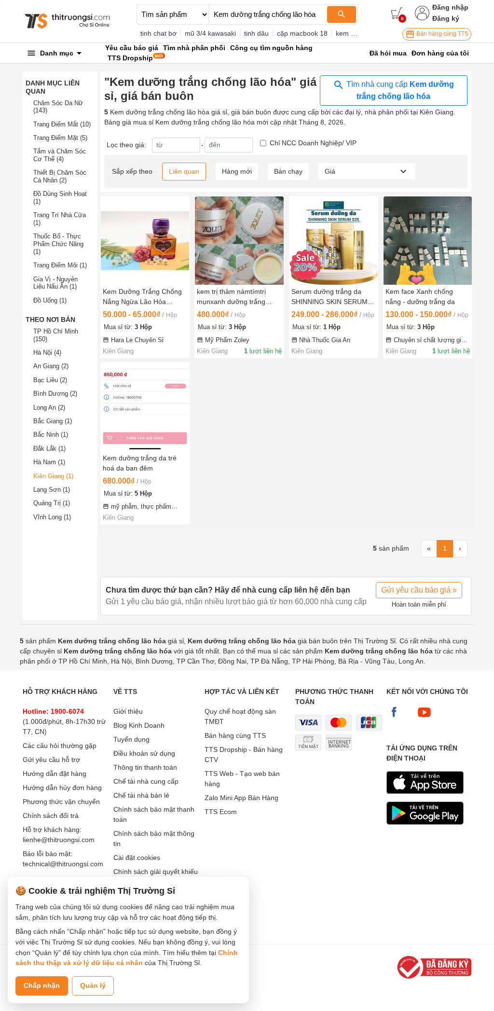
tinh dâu (256, 33)
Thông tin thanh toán (145, 767)
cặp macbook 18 (302, 33)
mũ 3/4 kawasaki (210, 33)
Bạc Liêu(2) (50, 380)
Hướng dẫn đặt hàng (54, 773)
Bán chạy (288, 171)
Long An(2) (49, 407)
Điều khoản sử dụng (144, 753)
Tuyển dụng (131, 739)
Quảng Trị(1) (51, 503)
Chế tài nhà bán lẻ (141, 795)
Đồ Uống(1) (50, 300)
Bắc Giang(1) (52, 421)
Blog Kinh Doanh (139, 725)
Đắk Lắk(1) (49, 448)
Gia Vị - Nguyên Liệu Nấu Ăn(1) (55, 283)
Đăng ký (445, 18)
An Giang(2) (51, 366)
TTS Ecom (221, 812)
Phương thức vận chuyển (61, 801)
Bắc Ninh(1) (50, 434)
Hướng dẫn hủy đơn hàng (62, 787)
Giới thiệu (128, 711)
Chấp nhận (42, 985)
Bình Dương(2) (55, 393)
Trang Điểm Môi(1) (60, 265)
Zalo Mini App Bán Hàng (241, 798)
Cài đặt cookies (136, 857)
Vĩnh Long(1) (52, 517)
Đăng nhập (450, 7)
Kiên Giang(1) (53, 476)
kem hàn (349, 33)
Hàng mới (237, 171)
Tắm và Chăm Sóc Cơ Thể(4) (59, 155)
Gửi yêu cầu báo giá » (419, 590)
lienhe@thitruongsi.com (59, 840)
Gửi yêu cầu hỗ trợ (51, 759)
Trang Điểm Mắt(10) (62, 124)
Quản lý (93, 985)
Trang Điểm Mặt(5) (60, 137)
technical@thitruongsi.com (63, 864)
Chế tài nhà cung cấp (145, 781)
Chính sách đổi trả (51, 815)
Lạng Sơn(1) (51, 489)
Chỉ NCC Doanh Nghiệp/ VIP (313, 143)
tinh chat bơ (158, 33)
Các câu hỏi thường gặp (59, 745)
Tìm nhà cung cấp (399, 90)
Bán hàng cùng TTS (441, 33)
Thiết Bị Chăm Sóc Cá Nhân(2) (59, 176)
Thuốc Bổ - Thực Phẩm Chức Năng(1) (58, 244)
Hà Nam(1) (49, 462)
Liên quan (184, 171)
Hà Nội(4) (47, 352)
